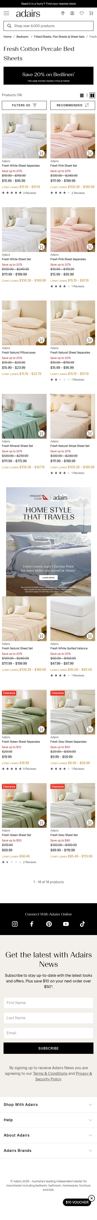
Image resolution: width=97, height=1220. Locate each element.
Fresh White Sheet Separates (21, 165)
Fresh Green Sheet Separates (21, 741)
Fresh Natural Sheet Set (17, 648)
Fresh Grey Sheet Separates (68, 741)
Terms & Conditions (50, 1073)
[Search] (10, 26)
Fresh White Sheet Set (16, 259)
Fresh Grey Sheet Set (64, 835)
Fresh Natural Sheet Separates (70, 352)
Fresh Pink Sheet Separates (68, 259)
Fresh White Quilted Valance (69, 648)
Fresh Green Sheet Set (16, 835)
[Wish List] (81, 13)
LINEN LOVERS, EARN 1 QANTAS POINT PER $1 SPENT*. (52, 3)
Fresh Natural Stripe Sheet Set (69, 446)
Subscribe (48, 1049)
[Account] (72, 13)
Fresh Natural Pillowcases (19, 352)
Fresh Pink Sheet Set (63, 165)
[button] (82, 95)
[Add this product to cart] (41, 153)
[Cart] (91, 13)
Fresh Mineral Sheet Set (17, 446)
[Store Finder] (63, 13)
